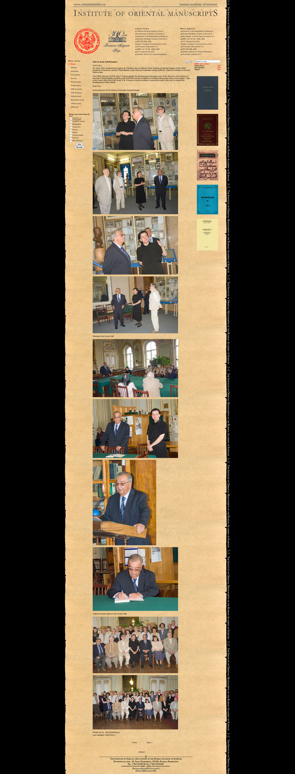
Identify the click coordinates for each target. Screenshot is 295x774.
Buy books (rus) (77, 100)
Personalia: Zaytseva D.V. (192, 54)
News (73, 64)
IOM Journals (76, 89)
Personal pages (78, 135)
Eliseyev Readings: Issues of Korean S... (152, 39)
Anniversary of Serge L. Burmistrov (151, 34)
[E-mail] (190, 61)
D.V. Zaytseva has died (145, 52)
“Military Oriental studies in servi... (150, 31)
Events (74, 78)
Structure (75, 71)
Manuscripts (76, 82)
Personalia (75, 75)
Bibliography (77, 124)
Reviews (76, 138)
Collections (76, 127)
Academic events (79, 121)
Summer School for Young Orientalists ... (153, 54)
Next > (149, 743)
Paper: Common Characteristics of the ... (152, 44)
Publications (76, 85)
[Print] (186, 61)
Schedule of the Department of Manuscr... (153, 36)
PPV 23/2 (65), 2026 (144, 41)
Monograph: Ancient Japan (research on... (198, 36)
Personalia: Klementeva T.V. (147, 46)
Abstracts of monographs (77, 119)
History (74, 68)
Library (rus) (76, 103)
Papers (75, 132)
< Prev (134, 743)
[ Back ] (142, 752)
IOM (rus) (74, 107)
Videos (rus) (76, 96)
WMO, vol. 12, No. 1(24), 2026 (148, 49)
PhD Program (76, 93)
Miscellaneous (78, 140)
